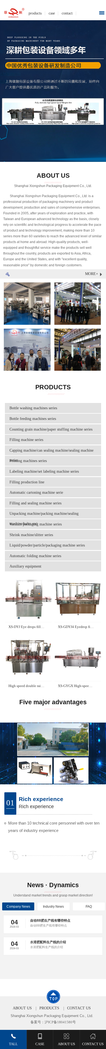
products (35, 13)
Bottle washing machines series (33, 408)
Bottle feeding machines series (33, 418)
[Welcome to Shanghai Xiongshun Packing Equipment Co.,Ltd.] (14, 13)
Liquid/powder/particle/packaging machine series (47, 545)
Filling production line (27, 482)
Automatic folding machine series (35, 556)
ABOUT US (22, 1008)
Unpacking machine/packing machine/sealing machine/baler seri (44, 518)
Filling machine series (26, 439)
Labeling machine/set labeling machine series (44, 471)
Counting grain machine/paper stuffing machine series (51, 429)
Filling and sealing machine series (35, 503)
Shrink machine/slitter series (31, 535)
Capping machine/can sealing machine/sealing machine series (51, 455)
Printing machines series (28, 460)
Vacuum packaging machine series (36, 524)
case (52, 13)
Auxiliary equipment (25, 566)
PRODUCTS (49, 1008)
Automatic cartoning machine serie (36, 492)
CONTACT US (79, 1008)
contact (67, 13)
